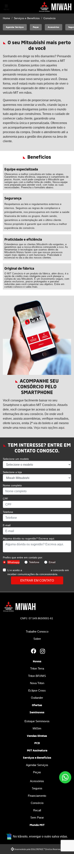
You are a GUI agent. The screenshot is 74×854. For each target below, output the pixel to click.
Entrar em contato (37, 580)
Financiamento (37, 795)
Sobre (37, 638)
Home (6, 18)
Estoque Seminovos (37, 721)
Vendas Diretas (37, 735)
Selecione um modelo (16, 459)
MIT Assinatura (37, 750)
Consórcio (37, 803)
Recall (37, 810)
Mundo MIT (37, 825)
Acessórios (37, 781)
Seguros (37, 788)
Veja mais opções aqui (49, 427)
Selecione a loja (12, 472)
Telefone (8, 512)
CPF (5, 498)
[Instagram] (41, 651)
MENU (6, 9)
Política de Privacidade (36, 570)
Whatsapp (13, 562)
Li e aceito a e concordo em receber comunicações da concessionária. (38, 572)
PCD (37, 743)
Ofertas (37, 705)
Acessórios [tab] (53, 27)
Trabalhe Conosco (37, 631)
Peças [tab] (36, 27)
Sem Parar (37, 817)
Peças (37, 772)
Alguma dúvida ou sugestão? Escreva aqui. (29, 538)
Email (52, 562)
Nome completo (12, 485)
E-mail (6, 525)
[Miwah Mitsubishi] (55, 7)
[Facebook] (32, 651)
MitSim (37, 728)
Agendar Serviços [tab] (15, 27)
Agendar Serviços (37, 765)
